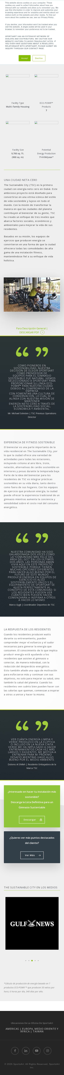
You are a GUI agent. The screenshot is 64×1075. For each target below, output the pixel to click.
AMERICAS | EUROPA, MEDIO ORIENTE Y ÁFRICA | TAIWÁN (32, 1030)
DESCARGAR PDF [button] (29, 332)
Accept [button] (24, 58)
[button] (32, 820)
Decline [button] (39, 58)
